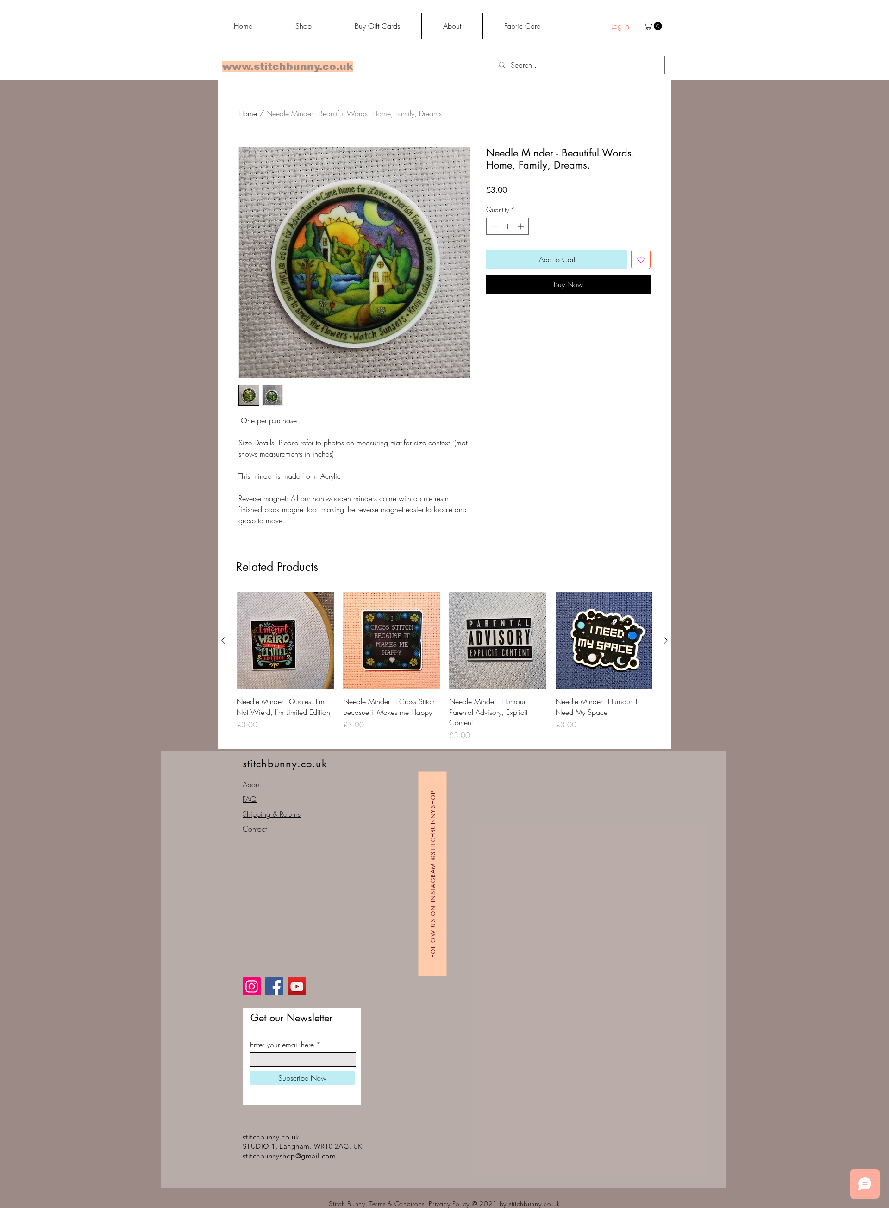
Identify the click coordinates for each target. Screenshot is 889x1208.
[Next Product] (665, 640)
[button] (654, 26)
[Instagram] (252, 986)
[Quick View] (285, 640)
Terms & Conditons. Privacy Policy (419, 1203)
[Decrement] (493, 226)
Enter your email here (282, 1044)
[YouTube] (297, 986)
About (252, 784)
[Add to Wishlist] (641, 259)
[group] (444, 666)
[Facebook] (274, 986)
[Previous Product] (223, 640)
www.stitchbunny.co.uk (287, 66)
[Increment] (521, 226)
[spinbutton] (507, 226)
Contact (255, 829)
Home (247, 113)
